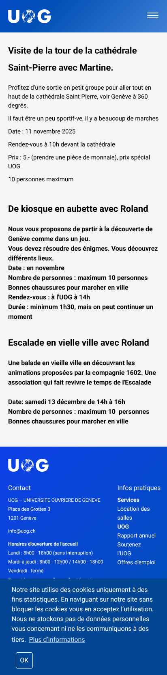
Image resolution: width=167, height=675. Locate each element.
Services (128, 500)
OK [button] (24, 660)
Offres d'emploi (137, 562)
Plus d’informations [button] (57, 639)
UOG (123, 527)
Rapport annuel (137, 536)
